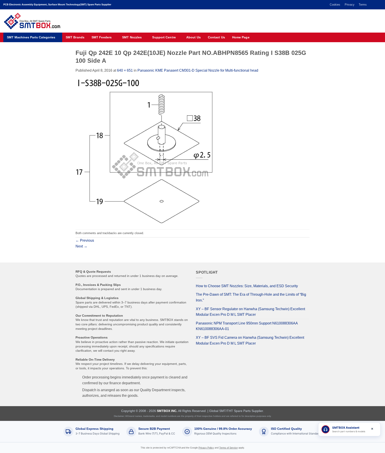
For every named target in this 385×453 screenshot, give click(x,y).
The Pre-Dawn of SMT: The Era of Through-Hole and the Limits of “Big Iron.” (251, 297)
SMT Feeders (102, 37)
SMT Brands (75, 37)
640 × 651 (125, 70)
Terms (363, 4)
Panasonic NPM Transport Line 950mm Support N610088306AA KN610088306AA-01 (247, 326)
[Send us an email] (375, 4)
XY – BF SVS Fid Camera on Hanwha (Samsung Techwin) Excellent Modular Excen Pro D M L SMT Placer (250, 340)
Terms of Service (228, 447)
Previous (85, 240)
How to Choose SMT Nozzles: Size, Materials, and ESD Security (247, 286)
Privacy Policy (206, 447)
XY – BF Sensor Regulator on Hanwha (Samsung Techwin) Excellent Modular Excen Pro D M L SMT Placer (250, 312)
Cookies (335, 4)
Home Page (241, 37)
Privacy (349, 4)
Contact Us (216, 37)
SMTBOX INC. (167, 411)
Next (81, 246)
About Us (193, 37)
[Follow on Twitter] (371, 4)
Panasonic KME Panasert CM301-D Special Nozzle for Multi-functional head (197, 70)
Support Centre (164, 37)
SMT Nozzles (132, 37)
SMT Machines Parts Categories (31, 37)
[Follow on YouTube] (379, 4)
